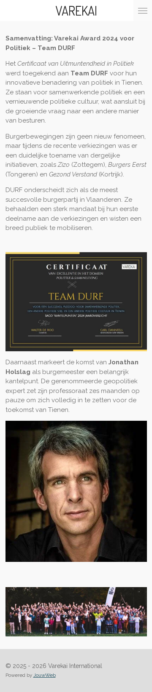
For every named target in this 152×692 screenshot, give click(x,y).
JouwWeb (44, 675)
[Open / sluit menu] (142, 10)
